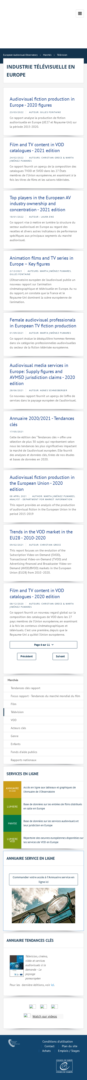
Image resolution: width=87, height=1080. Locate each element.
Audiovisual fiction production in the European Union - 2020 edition (42, 483)
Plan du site (69, 1046)
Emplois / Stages (69, 1051)
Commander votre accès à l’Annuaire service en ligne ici (43, 879)
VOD (13, 720)
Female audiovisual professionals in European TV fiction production (43, 323)
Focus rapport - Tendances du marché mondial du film (45, 696)
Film (13, 704)
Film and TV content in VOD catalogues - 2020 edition (37, 593)
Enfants (15, 744)
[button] (43, 644)
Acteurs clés (18, 728)
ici (52, 985)
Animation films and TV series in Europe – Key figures (41, 261)
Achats (46, 1051)
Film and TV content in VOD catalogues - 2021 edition (37, 148)
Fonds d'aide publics (24, 752)
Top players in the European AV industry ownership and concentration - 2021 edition (40, 204)
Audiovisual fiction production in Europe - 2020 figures (42, 102)
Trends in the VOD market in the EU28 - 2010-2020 (41, 535)
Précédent (26, 656)
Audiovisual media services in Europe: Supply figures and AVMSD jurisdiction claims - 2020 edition (42, 374)
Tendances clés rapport (25, 688)
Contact (49, 1046)
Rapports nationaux (23, 760)
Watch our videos (45, 1016)
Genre (14, 736)
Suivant (60, 656)
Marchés (13, 680)
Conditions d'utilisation (57, 1041)
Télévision (17, 712)
